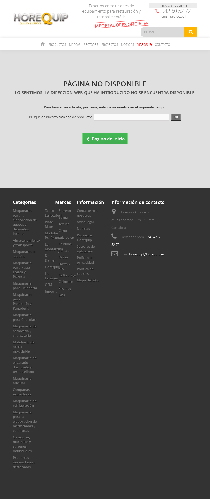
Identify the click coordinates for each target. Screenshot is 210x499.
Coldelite (66, 281)
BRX (62, 295)
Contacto (162, 44)
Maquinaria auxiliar (22, 380)
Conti (63, 230)
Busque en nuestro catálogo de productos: (61, 117)
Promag (65, 288)
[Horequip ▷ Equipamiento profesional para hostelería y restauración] (41, 18)
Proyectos (109, 44)
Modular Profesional (54, 235)
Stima (63, 217)
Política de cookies (85, 271)
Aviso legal (85, 222)
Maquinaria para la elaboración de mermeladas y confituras (25, 421)
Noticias (127, 44)
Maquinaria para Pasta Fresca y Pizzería (22, 269)
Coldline (65, 244)
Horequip (52, 267)
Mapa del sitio (88, 280)
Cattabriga (67, 275)
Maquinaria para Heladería (25, 285)
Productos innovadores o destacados (24, 462)
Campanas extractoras (22, 391)
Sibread (65, 210)
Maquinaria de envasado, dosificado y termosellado (24, 365)
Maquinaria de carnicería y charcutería (24, 331)
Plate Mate (49, 224)
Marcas (75, 44)
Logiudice (66, 237)
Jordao (64, 250)
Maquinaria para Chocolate (25, 317)
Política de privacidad (85, 260)
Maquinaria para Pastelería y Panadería (22, 301)
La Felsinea (51, 275)
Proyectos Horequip (84, 237)
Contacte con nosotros (87, 213)
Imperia (51, 291)
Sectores (91, 44)
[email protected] (173, 16)
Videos (144, 44)
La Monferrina (54, 246)
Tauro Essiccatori (53, 213)
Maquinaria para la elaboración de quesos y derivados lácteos (25, 222)
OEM (48, 284)
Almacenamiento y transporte (26, 242)
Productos (57, 44)
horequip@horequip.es (146, 254)
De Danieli (50, 258)
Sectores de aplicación (86, 248)
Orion (63, 257)
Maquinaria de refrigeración (24, 403)
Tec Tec (64, 224)
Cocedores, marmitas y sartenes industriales (22, 444)
